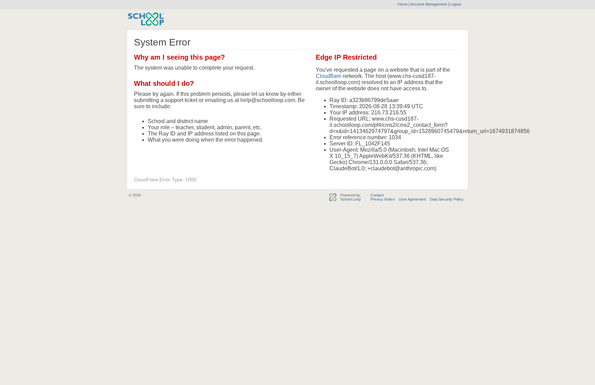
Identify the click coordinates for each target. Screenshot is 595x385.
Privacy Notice (382, 199)
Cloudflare (328, 76)
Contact (377, 195)
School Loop (350, 199)
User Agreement (412, 199)
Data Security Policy (446, 199)
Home (403, 4)
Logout (455, 4)
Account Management (429, 4)
